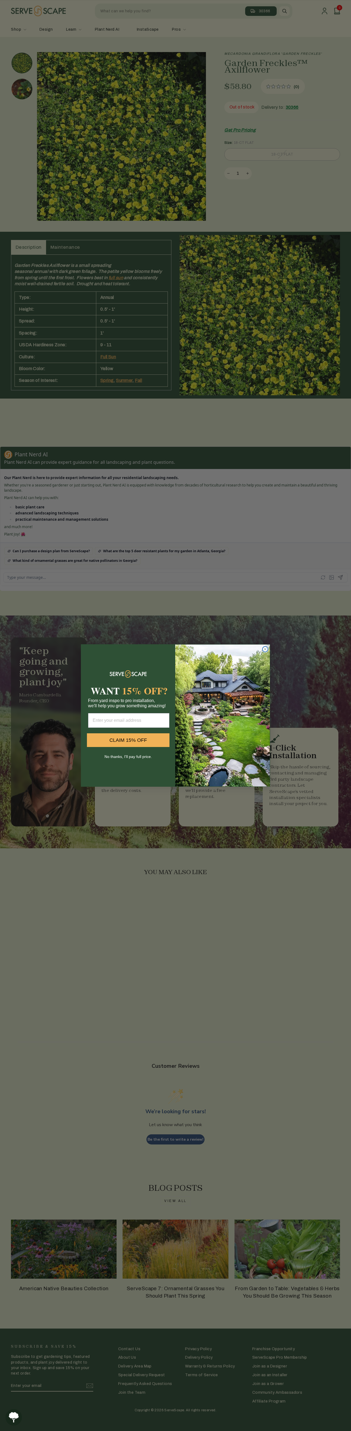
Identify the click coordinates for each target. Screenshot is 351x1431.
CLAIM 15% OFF (128, 740)
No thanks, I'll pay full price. (128, 756)
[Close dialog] (265, 649)
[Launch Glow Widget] (13, 1417)
